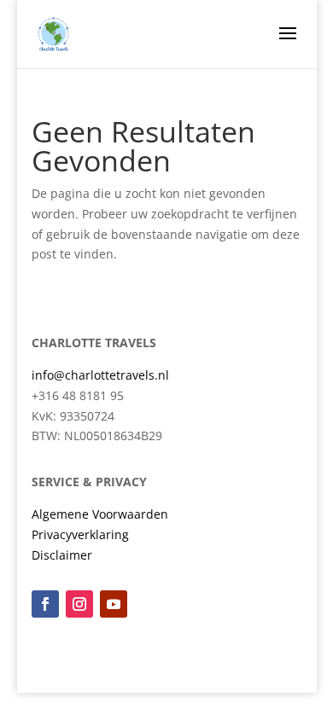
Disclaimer (62, 555)
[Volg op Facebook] (45, 604)
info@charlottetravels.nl (100, 375)
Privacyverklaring (80, 534)
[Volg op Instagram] (79, 604)
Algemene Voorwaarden (100, 514)
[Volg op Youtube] (113, 604)
